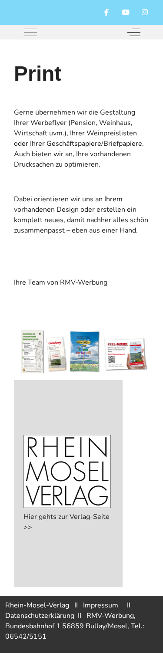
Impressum (105, 605)
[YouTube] (125, 12)
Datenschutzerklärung (41, 615)
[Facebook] (106, 12)
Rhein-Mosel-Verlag (37, 605)
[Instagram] (144, 12)
